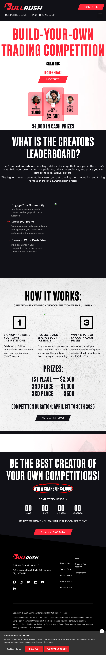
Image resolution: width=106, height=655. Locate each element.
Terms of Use (65, 569)
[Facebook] (16, 582)
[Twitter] (30, 582)
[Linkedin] (37, 582)
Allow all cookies (57, 649)
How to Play (65, 563)
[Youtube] (44, 582)
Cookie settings (13, 649)
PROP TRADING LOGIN (43, 15)
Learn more (48, 642)
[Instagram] (23, 582)
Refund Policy (66, 587)
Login (77, 558)
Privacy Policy (66, 575)
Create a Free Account (80, 565)
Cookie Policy (66, 581)
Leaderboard (80, 573)
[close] (102, 631)
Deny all (33, 649)
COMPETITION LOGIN (16, 15)
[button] (100, 15)
